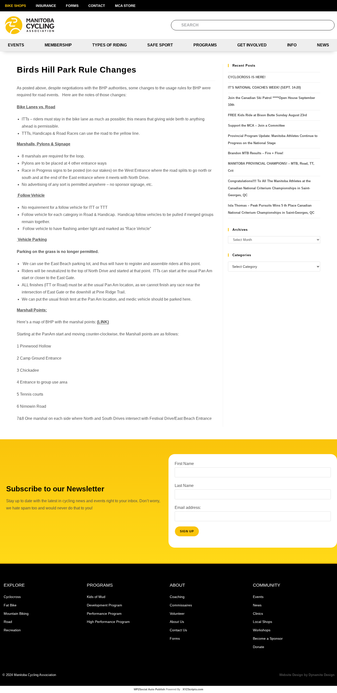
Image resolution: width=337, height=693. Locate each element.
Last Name (184, 485)
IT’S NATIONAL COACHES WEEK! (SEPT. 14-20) (264, 87)
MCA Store (125, 6)
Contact (96, 6)
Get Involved (252, 45)
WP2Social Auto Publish (149, 689)
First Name (184, 464)
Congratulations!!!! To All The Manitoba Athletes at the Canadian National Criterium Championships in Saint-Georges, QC (269, 188)
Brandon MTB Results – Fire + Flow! (255, 153)
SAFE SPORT (160, 45)
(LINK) (103, 322)
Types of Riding (109, 45)
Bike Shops (15, 6)
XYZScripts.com (193, 689)
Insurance (46, 6)
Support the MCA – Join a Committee (256, 125)
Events (16, 45)
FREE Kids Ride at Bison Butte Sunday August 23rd (267, 115)
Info (292, 45)
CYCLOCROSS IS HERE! (246, 77)
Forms (72, 6)
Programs (205, 45)
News (323, 45)
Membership (58, 45)
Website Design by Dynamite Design (307, 675)
